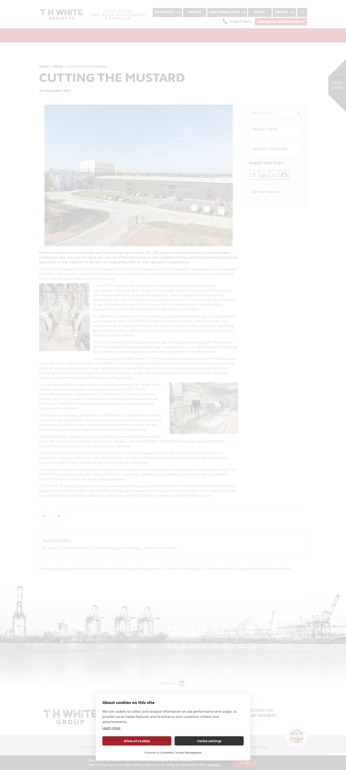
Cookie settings (209, 741)
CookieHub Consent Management (180, 752)
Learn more (111, 728)
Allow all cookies (137, 741)
